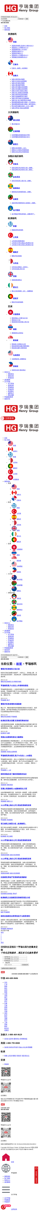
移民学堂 (7, 399)
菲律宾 (15, 366)
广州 (5, 984)
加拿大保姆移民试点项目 (20, 96)
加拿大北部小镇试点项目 (20, 90)
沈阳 (5, 996)
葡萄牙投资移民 (17, 256)
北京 (5, 982)
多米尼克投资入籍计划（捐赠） (22, 181)
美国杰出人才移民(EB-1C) (20, 55)
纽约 (16, 1047)
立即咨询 (14, 1209)
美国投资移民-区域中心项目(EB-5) (22, 45)
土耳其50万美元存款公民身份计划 (22, 245)
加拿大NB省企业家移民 (19, 81)
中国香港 (16, 314)
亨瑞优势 (11, 389)
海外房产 (7, 650)
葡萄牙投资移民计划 (7, 681)
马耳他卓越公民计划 (18, 269)
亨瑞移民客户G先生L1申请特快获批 (14, 685)
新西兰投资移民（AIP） (19, 148)
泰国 (15, 329)
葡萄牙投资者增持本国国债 (11, 704)
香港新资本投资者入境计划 (20, 322)
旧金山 (21, 1047)
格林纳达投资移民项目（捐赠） (22, 192)
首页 (5, 26)
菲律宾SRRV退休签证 (19, 370)
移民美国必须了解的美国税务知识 (14, 774)
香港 (5, 992)
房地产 (15, 893)
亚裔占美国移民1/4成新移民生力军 (14, 789)
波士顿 (25, 1047)
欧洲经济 (4, 733)
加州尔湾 (12, 1047)
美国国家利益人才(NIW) (19, 49)
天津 (5, 994)
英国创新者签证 (17, 280)
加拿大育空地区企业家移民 (20, 98)
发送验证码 (25, 964)
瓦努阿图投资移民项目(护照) (21, 135)
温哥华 (11, 1038)
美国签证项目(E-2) (17, 51)
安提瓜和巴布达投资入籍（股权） (22, 169)
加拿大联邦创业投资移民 (20, 94)
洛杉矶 (6, 1047)
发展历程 (11, 385)
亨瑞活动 (11, 377)
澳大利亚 (16, 120)
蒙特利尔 (17, 1038)
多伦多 (6, 1038)
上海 (5, 1022)
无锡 (5, 1011)
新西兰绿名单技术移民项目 (20, 152)
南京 (5, 988)
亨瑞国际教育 (8, 397)
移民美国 (10, 785)
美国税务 (4, 785)
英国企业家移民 (12, 751)
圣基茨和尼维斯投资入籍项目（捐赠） (24, 203)
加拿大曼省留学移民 (18, 85)
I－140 (9, 770)
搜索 (27, 19)
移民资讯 (11, 374)
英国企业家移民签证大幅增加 (12, 737)
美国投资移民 (5, 855)
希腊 (15, 226)
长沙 (5, 1020)
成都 (5, 1019)
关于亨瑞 (7, 381)
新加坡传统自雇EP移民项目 (20, 346)
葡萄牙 (15, 252)
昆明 (5, 1007)
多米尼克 (16, 177)
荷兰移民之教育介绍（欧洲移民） (14, 824)
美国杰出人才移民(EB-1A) (20, 47)
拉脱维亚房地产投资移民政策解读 (14, 877)
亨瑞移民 (4, 700)
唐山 (5, 997)
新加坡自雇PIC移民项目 (19, 348)
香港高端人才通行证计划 (20, 318)
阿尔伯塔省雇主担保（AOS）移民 (22, 106)
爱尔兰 (15, 287)
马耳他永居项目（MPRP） (20, 267)
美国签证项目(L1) (17, 53)
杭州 (5, 1015)
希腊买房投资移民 (17, 230)
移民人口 (10, 801)
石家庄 (6, 1030)
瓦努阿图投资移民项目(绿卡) (21, 137)
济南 (5, 1024)
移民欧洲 (10, 928)
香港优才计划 (16, 320)
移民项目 (7, 29)
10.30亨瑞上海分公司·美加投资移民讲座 (16, 805)
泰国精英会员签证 (17, 333)
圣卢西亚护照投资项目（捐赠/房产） (23, 214)
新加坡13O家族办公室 (19, 344)
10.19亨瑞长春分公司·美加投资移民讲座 (16, 840)
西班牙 (15, 298)
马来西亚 (16, 355)
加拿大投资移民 (15, 855)
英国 (15, 276)
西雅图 (30, 1047)
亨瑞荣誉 (11, 387)
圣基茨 (15, 199)
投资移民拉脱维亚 (6, 893)
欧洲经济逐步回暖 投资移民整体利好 (15, 720)
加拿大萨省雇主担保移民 (20, 87)
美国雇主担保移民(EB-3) (19, 57)
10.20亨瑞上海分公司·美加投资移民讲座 (16, 859)
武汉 (5, 1001)
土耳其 (15, 237)
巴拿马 (15, 64)
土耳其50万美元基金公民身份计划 (22, 243)
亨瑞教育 (7, 1200)
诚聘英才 (11, 393)
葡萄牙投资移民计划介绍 (10, 669)
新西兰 (15, 144)
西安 (5, 1026)
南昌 (5, 986)
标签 (19, 663)
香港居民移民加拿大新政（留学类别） (24, 104)
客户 (8, 700)
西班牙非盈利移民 (17, 302)
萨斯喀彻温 (23, 1038)
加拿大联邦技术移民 (18, 79)
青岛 (5, 1017)
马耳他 (15, 263)
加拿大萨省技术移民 (18, 83)
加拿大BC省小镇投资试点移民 (21, 100)
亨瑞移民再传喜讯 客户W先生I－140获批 (16, 756)
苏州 (5, 990)
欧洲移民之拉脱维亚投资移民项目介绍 (15, 897)
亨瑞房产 (7, 1202)
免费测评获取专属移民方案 (8, 968)
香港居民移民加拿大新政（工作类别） (24, 102)
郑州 (5, 1009)
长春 (5, 1003)
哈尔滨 (6, 1028)
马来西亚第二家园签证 (19, 359)
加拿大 (15, 75)
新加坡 (15, 340)
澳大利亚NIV (16, 124)
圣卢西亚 (16, 210)
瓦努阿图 (16, 131)
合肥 (5, 999)
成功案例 (7, 379)
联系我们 (11, 391)
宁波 (5, 1005)
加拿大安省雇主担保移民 (20, 89)
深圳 (5, 1013)
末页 (2, 942)
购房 (2, 912)
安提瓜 (15, 164)
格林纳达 (16, 188)
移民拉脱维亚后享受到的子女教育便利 (15, 916)
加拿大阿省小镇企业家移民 (20, 108)
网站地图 (11, 395)
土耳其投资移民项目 (18, 241)
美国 (15, 42)
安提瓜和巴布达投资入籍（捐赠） (22, 167)
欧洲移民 (4, 836)
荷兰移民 (10, 836)
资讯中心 (7, 372)
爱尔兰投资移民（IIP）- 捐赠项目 (22, 291)
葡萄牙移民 (17, 681)
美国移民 (4, 801)
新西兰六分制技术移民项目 (20, 150)
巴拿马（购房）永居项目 (20, 68)
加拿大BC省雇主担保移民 (20, 92)
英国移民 (4, 751)
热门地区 (7, 28)
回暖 (8, 733)
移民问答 (11, 376)
